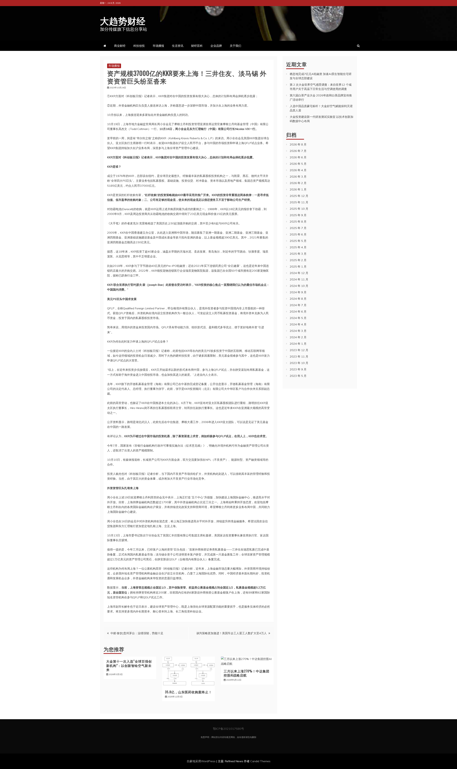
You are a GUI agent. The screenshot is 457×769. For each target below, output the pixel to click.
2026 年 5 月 (298, 163)
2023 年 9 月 (298, 369)
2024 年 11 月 (299, 279)
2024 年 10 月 (299, 286)
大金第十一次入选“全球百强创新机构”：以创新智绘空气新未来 (129, 665)
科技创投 (139, 45)
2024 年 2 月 (298, 337)
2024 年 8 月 (298, 298)
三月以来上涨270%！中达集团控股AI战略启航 (246, 673)
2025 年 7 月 (298, 228)
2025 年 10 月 (299, 208)
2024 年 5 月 (298, 318)
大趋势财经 (122, 20)
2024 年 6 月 (298, 311)
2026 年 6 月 (298, 157)
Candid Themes (260, 761)
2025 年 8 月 (298, 221)
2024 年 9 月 (298, 292)
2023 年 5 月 (298, 376)
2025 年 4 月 (298, 247)
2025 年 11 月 (299, 202)
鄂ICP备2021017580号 (228, 728)
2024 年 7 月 (298, 305)
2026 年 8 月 (298, 144)
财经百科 (197, 45)
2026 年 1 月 (298, 189)
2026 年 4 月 (298, 170)
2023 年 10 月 (299, 363)
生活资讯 (177, 45)
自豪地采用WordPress (201, 761)
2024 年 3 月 (298, 331)
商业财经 (119, 45)
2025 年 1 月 (298, 266)
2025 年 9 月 (298, 215)
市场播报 (158, 45)
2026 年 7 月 (298, 151)
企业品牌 (216, 45)
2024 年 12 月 (299, 273)
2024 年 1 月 (298, 343)
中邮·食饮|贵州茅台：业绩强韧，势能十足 (137, 633)
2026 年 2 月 (298, 183)
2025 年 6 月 (298, 234)
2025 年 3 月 (298, 253)
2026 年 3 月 (298, 176)
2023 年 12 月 (299, 350)
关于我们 (235, 45)
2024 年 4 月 (298, 324)
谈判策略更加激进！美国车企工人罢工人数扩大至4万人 (231, 633)
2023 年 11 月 (299, 356)
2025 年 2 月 (298, 260)
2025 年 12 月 (299, 196)
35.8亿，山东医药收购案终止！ (188, 692)
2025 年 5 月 (298, 241)
